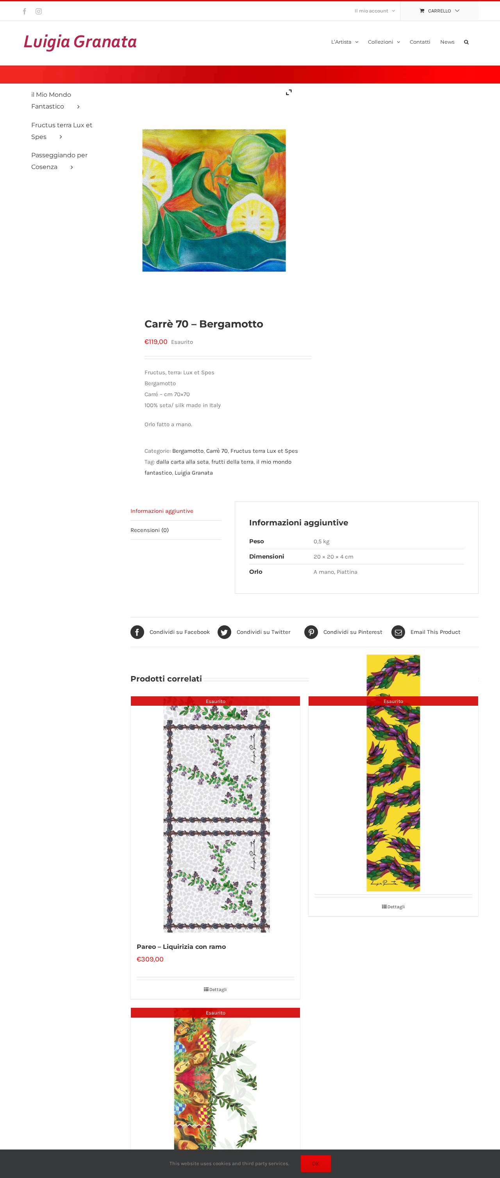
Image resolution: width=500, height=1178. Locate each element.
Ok (316, 1163)
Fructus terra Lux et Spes (264, 450)
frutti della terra (232, 461)
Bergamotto (188, 450)
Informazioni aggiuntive (161, 510)
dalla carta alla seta (182, 461)
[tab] (175, 511)
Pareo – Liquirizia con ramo (181, 946)
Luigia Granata (194, 472)
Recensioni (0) (149, 530)
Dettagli (218, 989)
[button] (466, 41)
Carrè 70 (217, 450)
